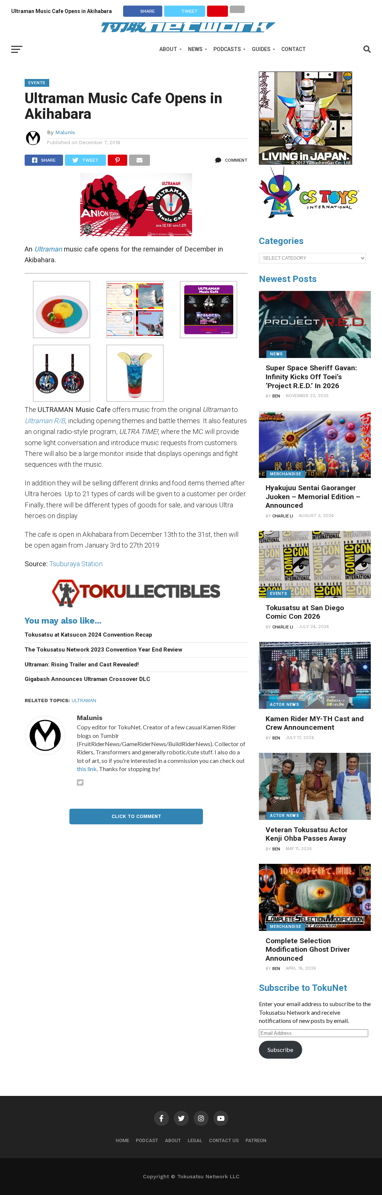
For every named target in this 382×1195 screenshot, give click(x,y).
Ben (276, 396)
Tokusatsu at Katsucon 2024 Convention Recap (88, 634)
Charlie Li (282, 516)
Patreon (255, 1140)
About (168, 49)
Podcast (147, 1140)
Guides (261, 49)
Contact (293, 49)
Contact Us (224, 1140)
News (195, 49)
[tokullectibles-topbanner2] (136, 607)
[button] (61, 311)
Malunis (65, 132)
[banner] (305, 162)
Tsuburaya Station (76, 564)
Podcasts (227, 49)
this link (87, 768)
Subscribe (280, 1049)
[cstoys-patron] (312, 222)
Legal (195, 1140)
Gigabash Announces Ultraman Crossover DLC (87, 679)
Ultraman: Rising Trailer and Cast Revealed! (82, 664)
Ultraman (48, 249)
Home (122, 1140)
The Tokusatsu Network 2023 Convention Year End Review (103, 649)
